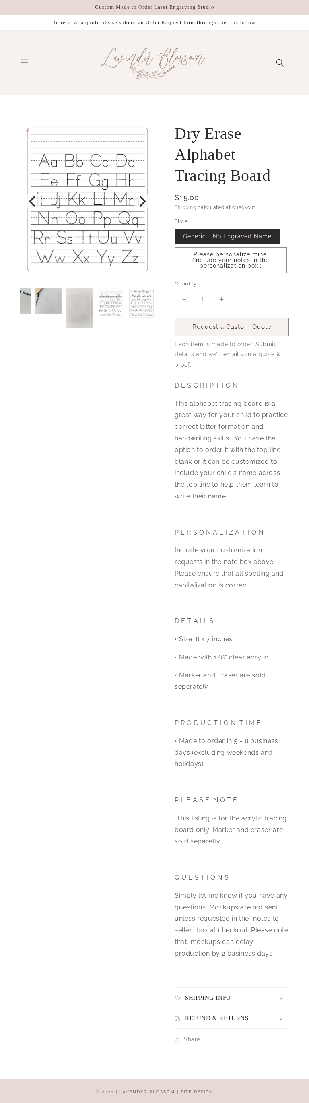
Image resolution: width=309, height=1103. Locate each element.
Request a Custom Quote (232, 326)
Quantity (185, 284)
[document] (87, 201)
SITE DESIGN (197, 1092)
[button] (24, 63)
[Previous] (33, 201)
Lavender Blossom (147, 1092)
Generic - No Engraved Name (227, 236)
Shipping (185, 207)
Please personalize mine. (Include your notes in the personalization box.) (230, 260)
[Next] (141, 201)
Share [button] (192, 1039)
